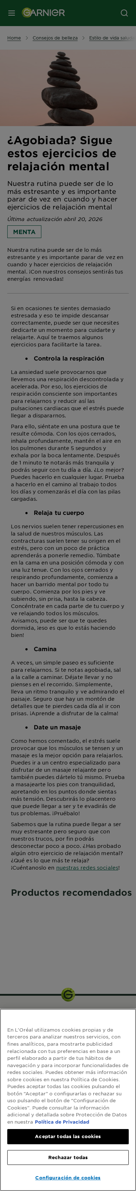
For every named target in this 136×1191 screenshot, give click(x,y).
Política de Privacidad (62, 1122)
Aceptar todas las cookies (68, 1136)
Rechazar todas (68, 1157)
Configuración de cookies (67, 1177)
